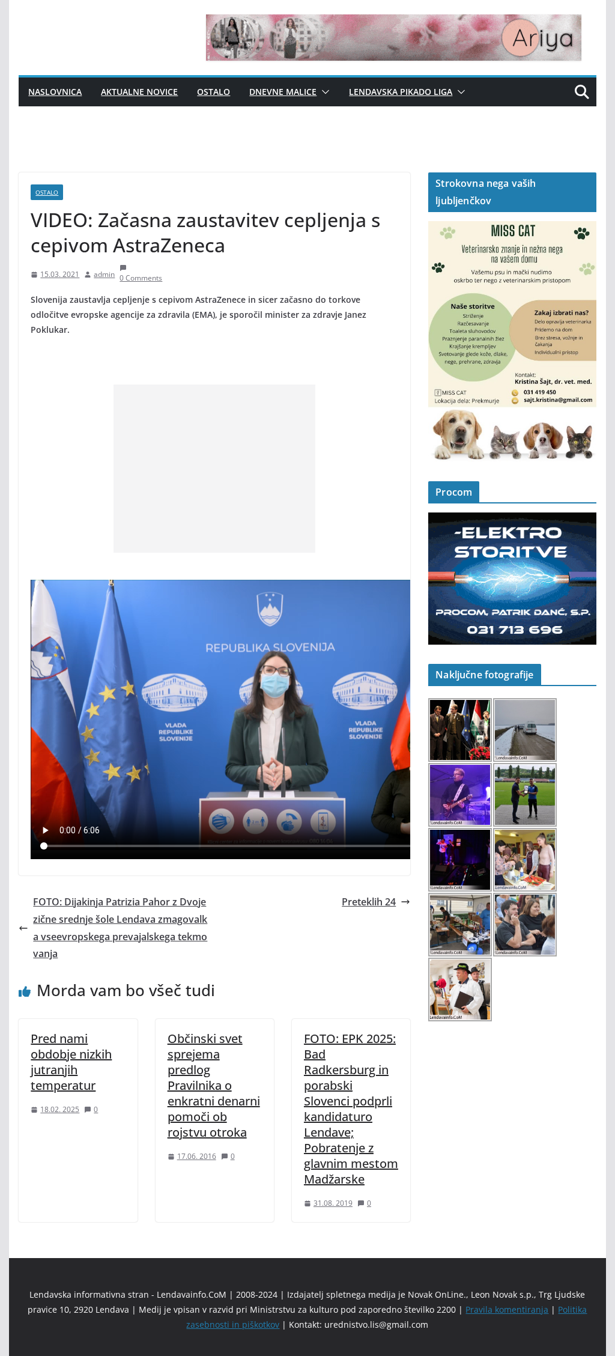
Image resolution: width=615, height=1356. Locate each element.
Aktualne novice (139, 91)
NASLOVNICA (55, 91)
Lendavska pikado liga (400, 91)
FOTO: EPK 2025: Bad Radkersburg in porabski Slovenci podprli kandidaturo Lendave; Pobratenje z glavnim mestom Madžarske (351, 1108)
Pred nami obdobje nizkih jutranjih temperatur (71, 1061)
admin (104, 274)
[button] (323, 92)
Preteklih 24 (369, 901)
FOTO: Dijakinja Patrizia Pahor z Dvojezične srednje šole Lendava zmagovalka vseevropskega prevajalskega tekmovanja (120, 927)
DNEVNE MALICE (283, 91)
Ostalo (213, 91)
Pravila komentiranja (506, 1309)
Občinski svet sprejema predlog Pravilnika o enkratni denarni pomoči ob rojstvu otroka (214, 1085)
